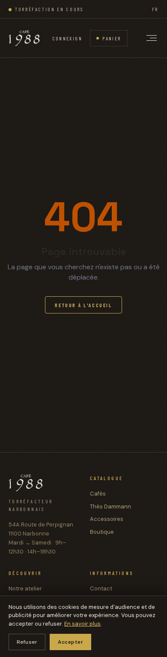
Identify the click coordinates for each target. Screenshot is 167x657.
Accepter (70, 642)
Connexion (67, 38)
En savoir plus (82, 623)
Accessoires (106, 519)
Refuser (27, 642)
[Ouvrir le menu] (151, 38)
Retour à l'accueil (83, 305)
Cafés (98, 493)
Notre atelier (25, 588)
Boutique (102, 531)
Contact (101, 588)
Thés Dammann (110, 506)
